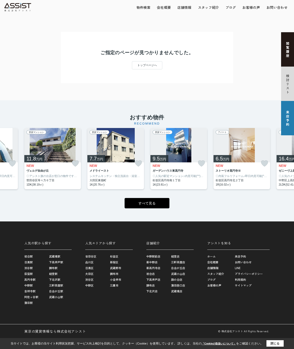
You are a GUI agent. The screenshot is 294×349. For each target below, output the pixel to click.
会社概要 (164, 7)
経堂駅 (53, 274)
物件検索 (143, 7)
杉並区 (114, 256)
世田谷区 (90, 256)
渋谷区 (89, 279)
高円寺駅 (30, 279)
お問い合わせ (277, 7)
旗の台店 (176, 279)
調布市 (114, 274)
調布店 (150, 285)
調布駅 (53, 268)
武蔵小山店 (178, 274)
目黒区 (89, 268)
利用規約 (240, 279)
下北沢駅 (54, 279)
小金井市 (115, 279)
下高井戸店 (153, 279)
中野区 (89, 285)
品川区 (89, 262)
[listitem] (52, 158)
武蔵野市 (115, 268)
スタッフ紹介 (208, 7)
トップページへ (147, 65)
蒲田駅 (28, 303)
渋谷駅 (28, 268)
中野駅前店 (153, 256)
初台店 (150, 274)
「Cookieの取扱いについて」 (219, 343)
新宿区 (114, 262)
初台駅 (28, 256)
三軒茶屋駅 (56, 285)
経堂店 (175, 256)
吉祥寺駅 (30, 291)
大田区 (89, 274)
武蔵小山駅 (56, 297)
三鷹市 (114, 285)
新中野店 (152, 262)
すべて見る (147, 203)
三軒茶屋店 (178, 262)
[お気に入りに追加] (12, 163)
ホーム (211, 256)
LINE (237, 268)
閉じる (275, 343)
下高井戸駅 (56, 262)
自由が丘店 (178, 268)
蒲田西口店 (178, 285)
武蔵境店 (176, 291)
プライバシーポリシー (249, 274)
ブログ (231, 7)
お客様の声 (251, 7)
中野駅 (28, 285)
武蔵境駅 (54, 256)
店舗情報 (184, 7)
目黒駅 (28, 262)
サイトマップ (243, 285)
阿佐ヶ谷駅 (31, 297)
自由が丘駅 (56, 291)
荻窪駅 (28, 274)
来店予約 (240, 256)
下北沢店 (152, 291)
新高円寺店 (153, 268)
